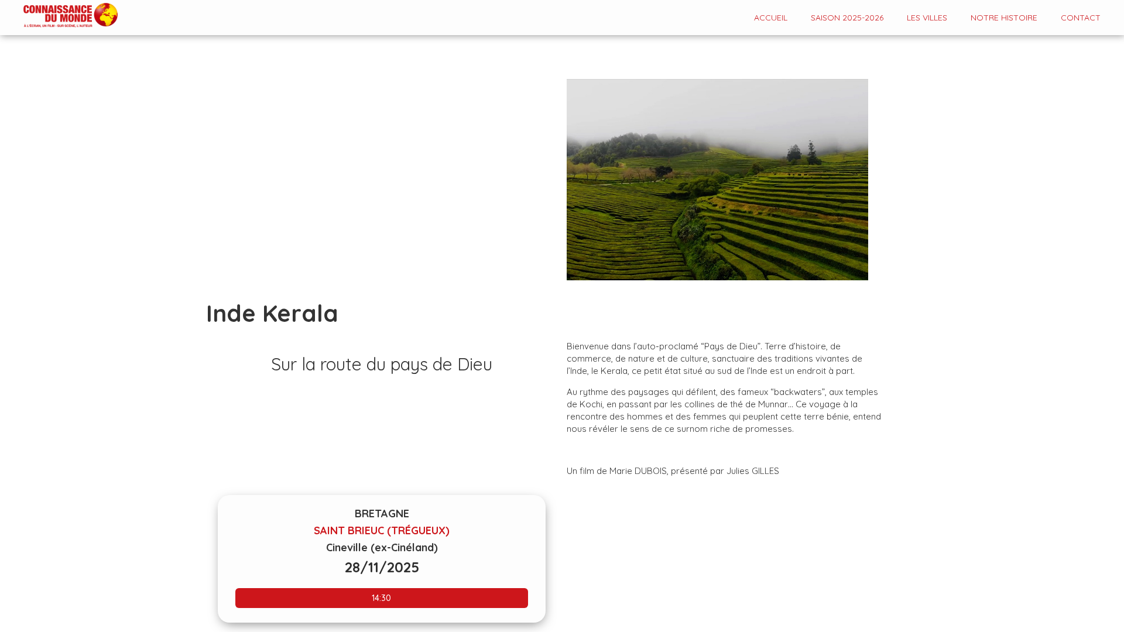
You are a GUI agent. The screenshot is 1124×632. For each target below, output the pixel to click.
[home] (59, 16)
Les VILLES (927, 17)
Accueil (770, 17)
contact (1081, 17)
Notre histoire (1004, 17)
